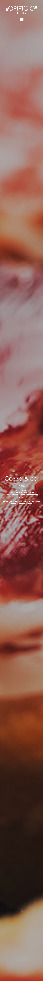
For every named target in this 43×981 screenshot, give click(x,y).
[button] (21, 20)
